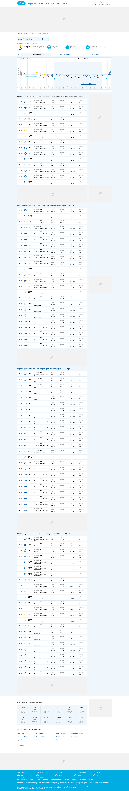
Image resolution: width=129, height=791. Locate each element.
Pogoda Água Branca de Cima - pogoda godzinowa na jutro (38, 205)
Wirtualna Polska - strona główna (21, 3)
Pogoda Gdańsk (58, 772)
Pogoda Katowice (96, 772)
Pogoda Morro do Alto (21, 733)
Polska (41, 3)
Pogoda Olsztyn (96, 774)
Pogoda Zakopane (40, 777)
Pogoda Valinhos (39, 733)
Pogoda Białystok (21, 772)
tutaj (45, 788)
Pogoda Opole (20, 775)
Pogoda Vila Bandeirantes (22, 736)
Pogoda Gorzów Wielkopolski (80, 772)
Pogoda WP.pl (20, 33)
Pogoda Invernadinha (75, 740)
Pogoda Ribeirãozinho (58, 740)
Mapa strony (74, 779)
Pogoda (31, 3)
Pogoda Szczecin (77, 775)
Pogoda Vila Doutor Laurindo (60, 733)
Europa (47, 3)
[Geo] (47, 39)
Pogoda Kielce (20, 774)
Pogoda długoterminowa (66, 54)
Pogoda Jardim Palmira (59, 736)
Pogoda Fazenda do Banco (77, 733)
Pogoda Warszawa (97, 775)
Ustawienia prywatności (56, 779)
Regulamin (66, 779)
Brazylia (28, 33)
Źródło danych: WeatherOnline (86, 779)
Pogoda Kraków (39, 774)
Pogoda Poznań (39, 775)
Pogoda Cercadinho (40, 736)
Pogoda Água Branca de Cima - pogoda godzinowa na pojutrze (39, 369)
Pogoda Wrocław (20, 777)
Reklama (32, 779)
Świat (52, 3)
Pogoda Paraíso (39, 740)
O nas (38, 779)
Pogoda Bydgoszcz (40, 772)
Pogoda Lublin (58, 774)
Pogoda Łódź (77, 774)
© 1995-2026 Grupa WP (22, 779)
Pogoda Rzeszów (58, 775)
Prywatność (45, 779)
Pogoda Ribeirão (20, 740)
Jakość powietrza (62, 3)
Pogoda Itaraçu (74, 736)
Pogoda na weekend (96, 54)
